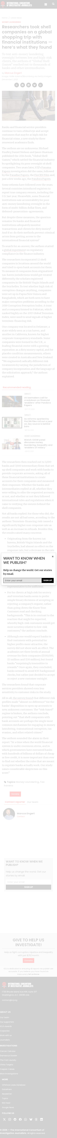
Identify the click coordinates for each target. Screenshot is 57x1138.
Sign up (47, 580)
